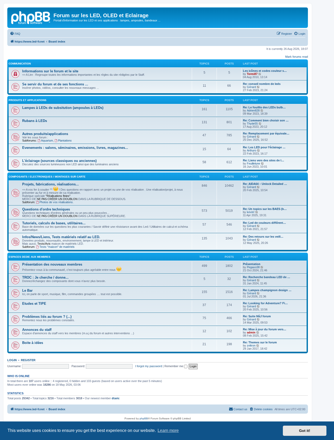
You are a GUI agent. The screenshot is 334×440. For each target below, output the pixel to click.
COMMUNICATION (20, 63)
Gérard (251, 87)
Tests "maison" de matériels (57, 246)
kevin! (250, 212)
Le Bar (27, 290)
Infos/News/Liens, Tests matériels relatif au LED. (61, 237)
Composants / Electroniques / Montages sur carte (47, 176)
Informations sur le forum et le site (50, 71)
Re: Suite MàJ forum (257, 316)
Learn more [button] (168, 430)
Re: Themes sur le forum (260, 342)
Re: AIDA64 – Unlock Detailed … (265, 183)
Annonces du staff (36, 330)
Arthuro (251, 150)
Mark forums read (296, 56)
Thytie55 (252, 123)
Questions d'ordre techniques (46, 209)
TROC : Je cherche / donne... (45, 277)
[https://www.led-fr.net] (31, 17)
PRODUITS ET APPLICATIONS (27, 100)
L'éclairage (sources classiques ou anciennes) (59, 161)
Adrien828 (253, 110)
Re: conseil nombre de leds (262, 83)
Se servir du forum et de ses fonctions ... (55, 84)
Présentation (251, 264)
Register (28, 360)
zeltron (251, 345)
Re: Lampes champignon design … (267, 290)
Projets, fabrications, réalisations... (50, 184)
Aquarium (47, 140)
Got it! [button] (304, 431)
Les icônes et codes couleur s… (265, 70)
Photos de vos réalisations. (56, 202)
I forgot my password (148, 366)
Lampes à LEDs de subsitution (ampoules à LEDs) (62, 108)
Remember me (174, 366)
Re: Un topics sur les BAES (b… (265, 208)
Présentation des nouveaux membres (52, 264)
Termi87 (252, 73)
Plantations (65, 140)
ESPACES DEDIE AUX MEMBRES (29, 256)
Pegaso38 (253, 267)
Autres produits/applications (45, 134)
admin (251, 332)
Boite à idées (32, 343)
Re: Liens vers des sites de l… (263, 160)
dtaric (116, 398)
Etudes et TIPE (34, 304)
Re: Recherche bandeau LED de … (266, 277)
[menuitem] (15, 34)
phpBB (144, 418)
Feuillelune (253, 163)
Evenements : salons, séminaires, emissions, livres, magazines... (75, 148)
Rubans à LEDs (34, 121)
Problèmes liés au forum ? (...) (46, 317)
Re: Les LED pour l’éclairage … (264, 147)
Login (12, 360)
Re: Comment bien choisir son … (266, 120)
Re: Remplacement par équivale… (266, 133)
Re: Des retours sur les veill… (263, 236)
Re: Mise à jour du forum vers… (264, 329)
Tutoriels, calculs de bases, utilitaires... (54, 223)
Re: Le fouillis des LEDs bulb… (264, 107)
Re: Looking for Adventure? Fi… (265, 303)
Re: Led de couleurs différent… (264, 222)
